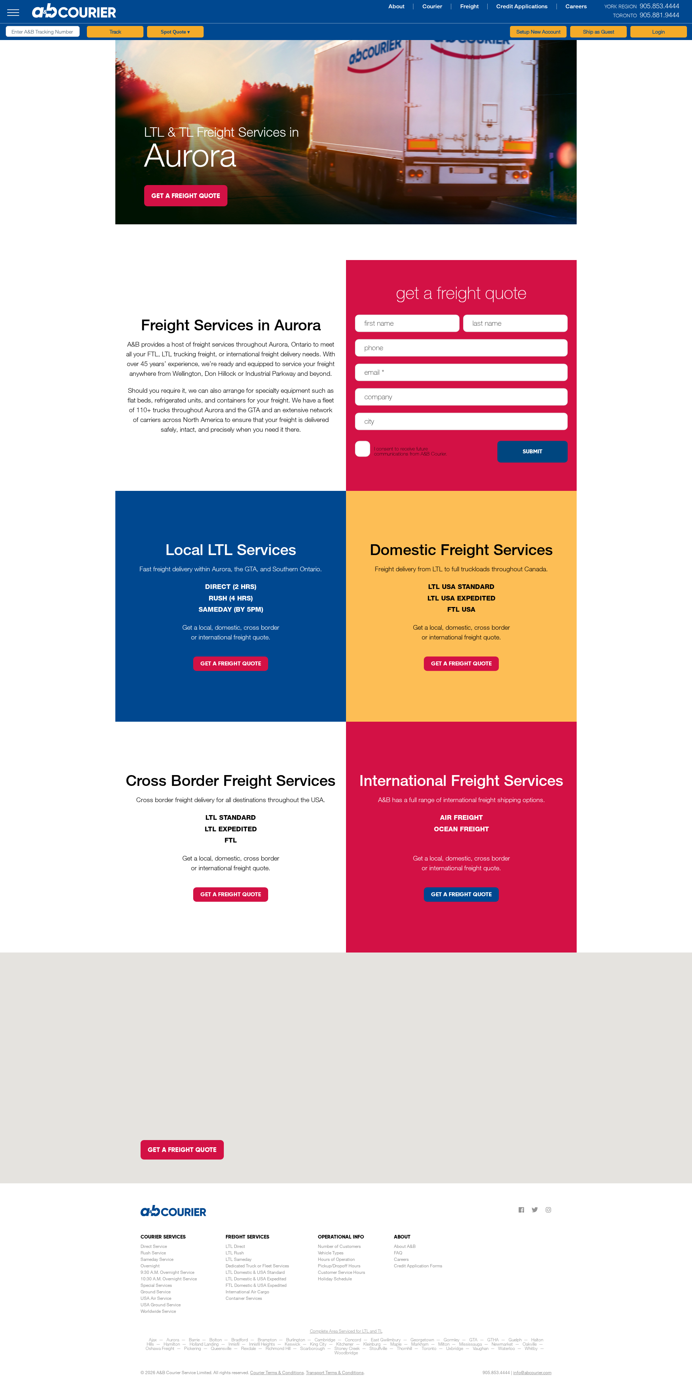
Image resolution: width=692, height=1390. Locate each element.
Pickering (192, 1348)
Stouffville (378, 1348)
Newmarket (502, 1344)
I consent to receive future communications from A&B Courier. (410, 451)
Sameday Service (157, 1259)
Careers (493, 6)
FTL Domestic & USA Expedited (256, 1285)
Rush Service (153, 1252)
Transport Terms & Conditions (335, 1372)
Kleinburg (372, 1344)
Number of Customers (339, 1246)
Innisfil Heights (262, 1344)
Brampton (267, 1339)
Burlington (295, 1339)
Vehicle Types (330, 1252)
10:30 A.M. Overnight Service (169, 1278)
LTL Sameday (239, 1259)
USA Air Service (156, 1298)
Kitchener (345, 1344)
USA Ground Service (161, 1304)
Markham (420, 1344)
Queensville (221, 1348)
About (327, 6)
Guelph (515, 1339)
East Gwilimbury (386, 1339)
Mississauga (470, 1344)
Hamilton (172, 1344)
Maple (396, 1344)
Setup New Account (538, 31)
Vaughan (480, 1348)
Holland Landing (204, 1344)
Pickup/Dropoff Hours (339, 1265)
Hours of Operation (336, 1259)
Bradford (239, 1339)
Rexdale (248, 1348)
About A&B (405, 1246)
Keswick (292, 1344)
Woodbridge (346, 1352)
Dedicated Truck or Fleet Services (257, 1265)
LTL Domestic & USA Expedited (256, 1278)
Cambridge (325, 1339)
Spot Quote (175, 32)
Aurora (173, 1339)
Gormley (452, 1339)
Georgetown (422, 1339)
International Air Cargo (247, 1291)
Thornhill (404, 1348)
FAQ (398, 1252)
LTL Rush (235, 1252)
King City (318, 1344)
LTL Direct (235, 1246)
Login (658, 31)
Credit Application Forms (418, 1265)
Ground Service (155, 1291)
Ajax (153, 1339)
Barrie (194, 1339)
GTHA (493, 1339)
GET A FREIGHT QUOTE (185, 196)
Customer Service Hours (341, 1272)
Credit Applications (442, 6)
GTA (473, 1339)
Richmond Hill (278, 1348)
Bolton (215, 1339)
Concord (353, 1339)
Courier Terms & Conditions (277, 1372)
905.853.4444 (496, 1372)
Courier (359, 6)
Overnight (150, 1265)
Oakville (530, 1344)
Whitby (531, 1348)
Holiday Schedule (335, 1278)
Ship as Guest (598, 31)
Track (115, 31)
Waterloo (506, 1348)
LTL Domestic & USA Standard (255, 1272)
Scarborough (312, 1348)
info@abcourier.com (532, 1372)
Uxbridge (454, 1348)
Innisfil (234, 1344)
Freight (393, 6)
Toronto (429, 1348)
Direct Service (154, 1246)
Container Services (244, 1298)
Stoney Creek (347, 1348)
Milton (443, 1344)
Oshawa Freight (160, 1348)
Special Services (156, 1285)
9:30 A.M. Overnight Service (167, 1272)
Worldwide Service (158, 1311)
